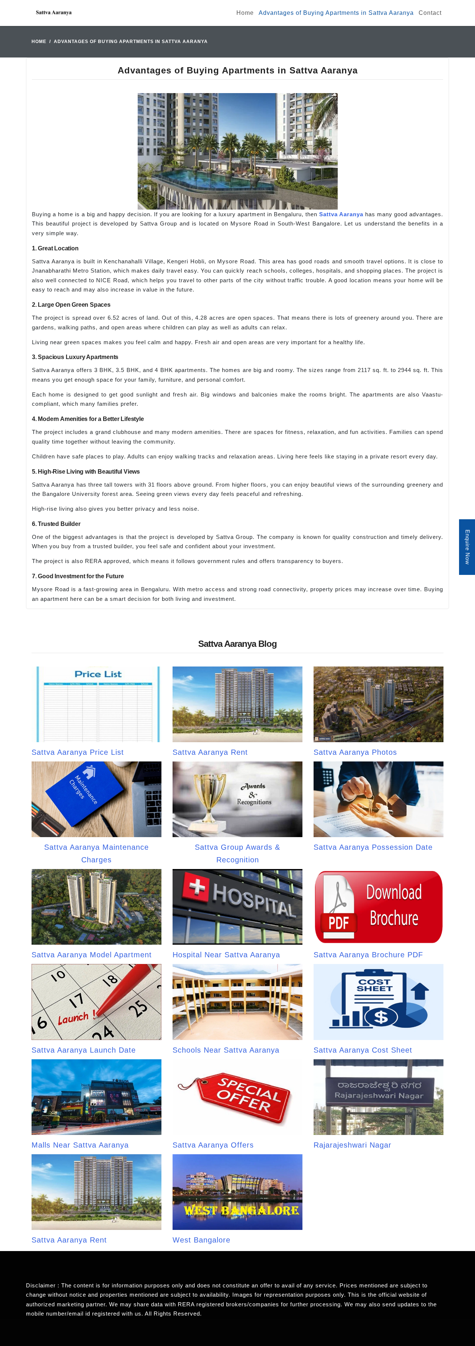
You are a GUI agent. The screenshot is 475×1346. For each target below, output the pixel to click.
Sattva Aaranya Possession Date (373, 847)
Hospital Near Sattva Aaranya (226, 955)
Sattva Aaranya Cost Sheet (363, 1050)
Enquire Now (468, 547)
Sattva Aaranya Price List (78, 752)
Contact (430, 13)
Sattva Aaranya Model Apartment (92, 955)
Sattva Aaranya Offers (213, 1145)
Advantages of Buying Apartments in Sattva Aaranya (336, 13)
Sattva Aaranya (341, 214)
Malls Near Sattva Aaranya (80, 1145)
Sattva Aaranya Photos (355, 752)
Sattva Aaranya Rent (210, 752)
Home (245, 13)
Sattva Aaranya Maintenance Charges (96, 853)
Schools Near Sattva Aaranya (226, 1050)
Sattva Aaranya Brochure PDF (368, 955)
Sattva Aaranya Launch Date (84, 1050)
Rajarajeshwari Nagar (353, 1145)
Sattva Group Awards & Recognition (237, 853)
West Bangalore (201, 1240)
